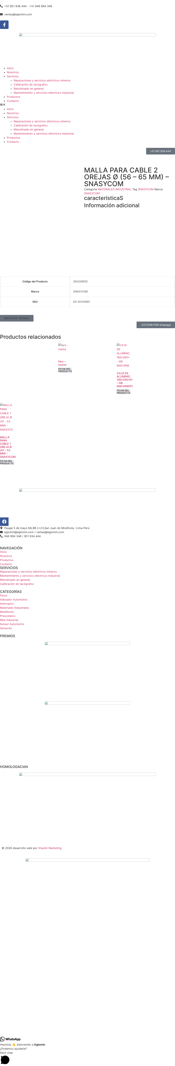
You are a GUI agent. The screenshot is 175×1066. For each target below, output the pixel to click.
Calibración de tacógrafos (31, 84)
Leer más (65, 370)
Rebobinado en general (29, 88)
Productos (13, 96)
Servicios (13, 76)
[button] (87, 105)
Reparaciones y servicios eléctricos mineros (42, 80)
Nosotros (13, 72)
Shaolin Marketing (50, 848)
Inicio (10, 68)
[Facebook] (4, 521)
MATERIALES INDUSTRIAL (114, 189)
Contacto (13, 101)
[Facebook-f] (4, 24)
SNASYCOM (145, 189)
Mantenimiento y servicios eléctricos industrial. (44, 92)
